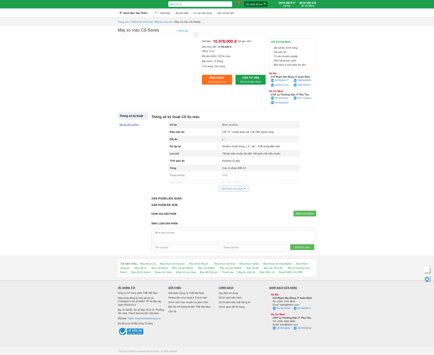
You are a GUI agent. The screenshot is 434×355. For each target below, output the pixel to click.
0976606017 (282, 80)
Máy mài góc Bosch (182, 268)
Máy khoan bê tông (224, 263)
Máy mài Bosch (159, 268)
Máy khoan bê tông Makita (277, 263)
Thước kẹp (227, 272)
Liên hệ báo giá (225, 13)
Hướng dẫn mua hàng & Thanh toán (187, 297)
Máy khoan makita (249, 263)
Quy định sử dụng (228, 293)
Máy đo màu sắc (164, 21)
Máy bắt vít (140, 268)
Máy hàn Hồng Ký (273, 268)
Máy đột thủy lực (209, 272)
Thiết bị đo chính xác (142, 21)
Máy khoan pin (148, 263)
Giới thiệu (165, 13)
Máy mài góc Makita (230, 268)
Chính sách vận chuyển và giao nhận (188, 302)
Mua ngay (217, 79)
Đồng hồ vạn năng (186, 272)
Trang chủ (123, 21)
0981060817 (304, 85)
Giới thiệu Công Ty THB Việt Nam (186, 293)
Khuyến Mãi (182, 13)
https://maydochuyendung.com (144, 318)
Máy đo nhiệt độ (246, 272)
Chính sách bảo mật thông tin (234, 302)
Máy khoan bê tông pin (172, 263)
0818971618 (282, 85)
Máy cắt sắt (252, 268)
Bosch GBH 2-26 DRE (291, 272)
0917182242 (304, 98)
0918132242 (283, 328)
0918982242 (282, 102)
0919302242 (282, 98)
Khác (211, 51)
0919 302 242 (308, 4)
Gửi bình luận (302, 247)
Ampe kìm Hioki (163, 272)
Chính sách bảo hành (230, 297)
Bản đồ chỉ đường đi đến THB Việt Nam (189, 306)
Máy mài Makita (206, 268)
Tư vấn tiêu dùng (203, 13)
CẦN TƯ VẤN (250, 79)
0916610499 (283, 308)
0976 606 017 (287, 4)
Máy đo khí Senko (141, 272)
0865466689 (304, 80)
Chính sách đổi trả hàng (231, 306)
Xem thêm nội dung (232, 188)
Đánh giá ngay (305, 213)
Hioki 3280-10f (267, 272)
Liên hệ (172, 311)
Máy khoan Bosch (198, 263)
